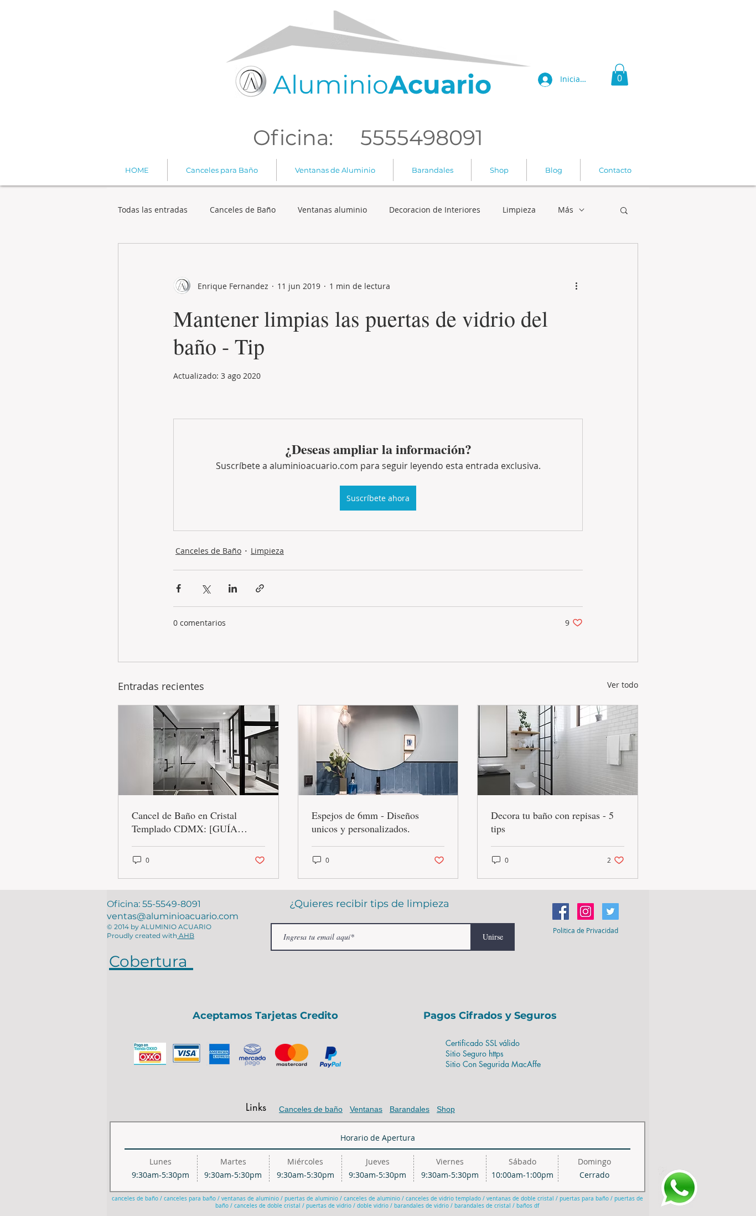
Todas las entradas (153, 210)
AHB (185, 935)
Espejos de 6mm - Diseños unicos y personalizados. (365, 821)
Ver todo (622, 684)
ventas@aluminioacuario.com (173, 916)
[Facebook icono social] (560, 911)
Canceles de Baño (243, 210)
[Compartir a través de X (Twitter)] (205, 588)
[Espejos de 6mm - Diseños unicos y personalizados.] (378, 750)
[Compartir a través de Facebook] (178, 588)
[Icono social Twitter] (610, 911)
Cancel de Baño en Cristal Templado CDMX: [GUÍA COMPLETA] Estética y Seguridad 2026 (184, 821)
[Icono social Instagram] (585, 911)
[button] (619, 74)
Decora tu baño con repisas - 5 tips (552, 821)
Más (565, 210)
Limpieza (519, 210)
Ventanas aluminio (332, 210)
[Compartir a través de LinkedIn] (232, 588)
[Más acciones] (576, 285)
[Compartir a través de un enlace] (260, 588)
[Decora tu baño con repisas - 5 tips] (558, 750)
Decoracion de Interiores (434, 210)
